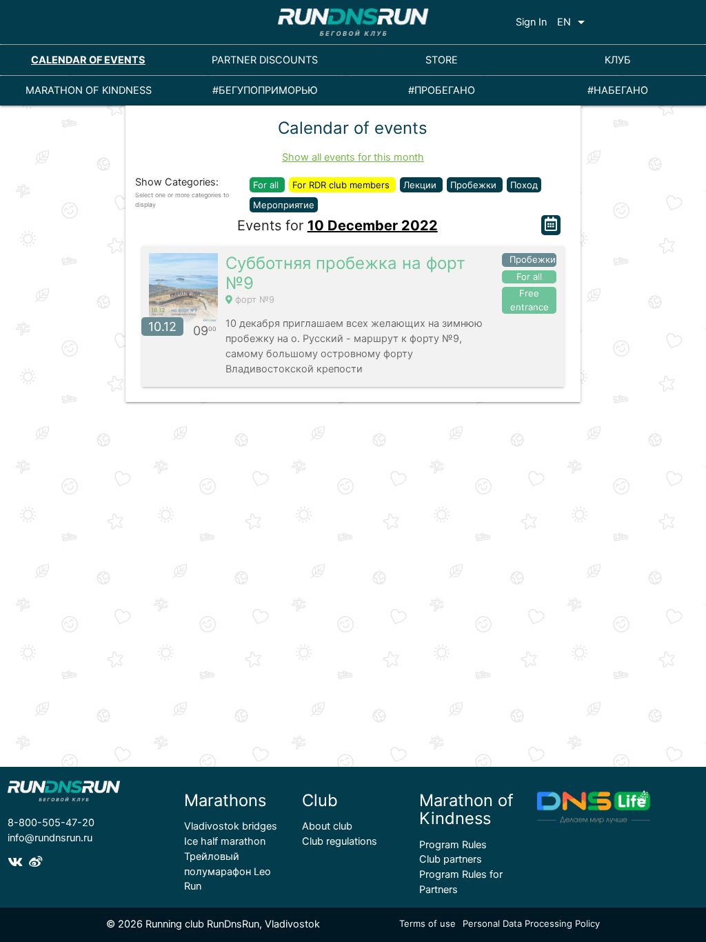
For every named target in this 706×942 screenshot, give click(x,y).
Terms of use (427, 923)
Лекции (421, 184)
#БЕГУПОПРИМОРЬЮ (265, 90)
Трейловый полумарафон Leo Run (227, 871)
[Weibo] (37, 862)
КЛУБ (618, 60)
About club (327, 826)
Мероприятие (283, 204)
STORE (441, 60)
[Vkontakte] (18, 862)
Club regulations (339, 841)
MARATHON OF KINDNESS (89, 90)
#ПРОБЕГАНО (441, 90)
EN (573, 22)
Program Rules (453, 845)
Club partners (450, 859)
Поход (524, 184)
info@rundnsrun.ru (50, 838)
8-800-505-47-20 (51, 822)
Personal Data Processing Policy (531, 923)
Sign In (531, 22)
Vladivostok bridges (230, 826)
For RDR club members (342, 184)
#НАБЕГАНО (617, 90)
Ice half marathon (224, 841)
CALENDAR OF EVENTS (88, 60)
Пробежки (474, 184)
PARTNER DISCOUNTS (265, 60)
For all (267, 184)
